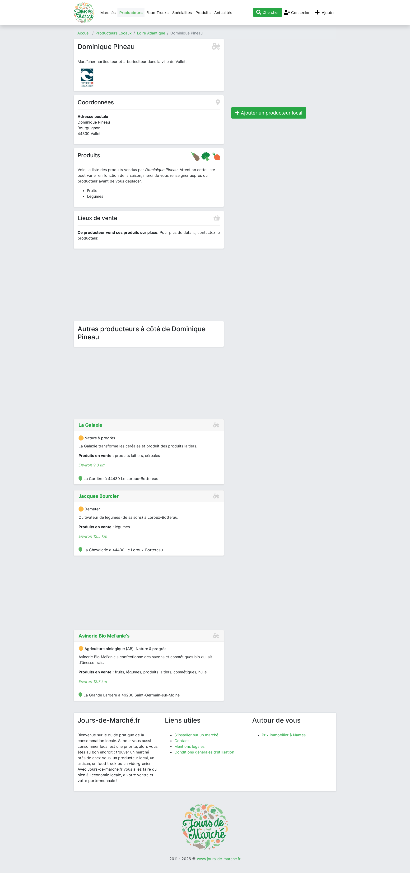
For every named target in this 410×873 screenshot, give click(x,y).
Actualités (223, 12)
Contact (181, 740)
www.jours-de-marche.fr (219, 858)
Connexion (300, 12)
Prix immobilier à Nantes (284, 735)
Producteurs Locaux (114, 33)
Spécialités (182, 12)
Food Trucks (157, 12)
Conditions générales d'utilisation (204, 752)
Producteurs (131, 12)
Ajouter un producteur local (270, 113)
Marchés (108, 12)
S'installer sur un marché (196, 735)
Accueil (83, 33)
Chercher (270, 12)
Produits (203, 12)
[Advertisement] (149, 286)
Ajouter (328, 12)
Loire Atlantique (151, 33)
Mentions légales (189, 746)
